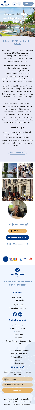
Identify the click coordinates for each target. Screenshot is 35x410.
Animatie (18, 338)
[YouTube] (20, 314)
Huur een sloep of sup (18, 354)
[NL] (14, 4)
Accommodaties (18, 328)
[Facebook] (15, 314)
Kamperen (18, 325)
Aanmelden (17, 390)
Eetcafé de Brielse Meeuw (18, 350)
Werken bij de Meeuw (22, 402)
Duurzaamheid (7, 402)
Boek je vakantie (16, 152)
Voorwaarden (25, 399)
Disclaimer (7, 405)
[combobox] (14, 4)
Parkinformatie (18, 363)
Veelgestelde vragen (19, 237)
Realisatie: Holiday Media (22, 405)
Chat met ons (19, 231)
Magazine (18, 360)
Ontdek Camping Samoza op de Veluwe (18, 342)
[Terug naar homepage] (5, 3)
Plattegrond (18, 334)
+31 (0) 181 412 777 (17, 305)
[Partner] (10, 259)
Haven (18, 331)
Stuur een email (19, 244)
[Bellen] (19, 4)
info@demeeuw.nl (18, 308)
